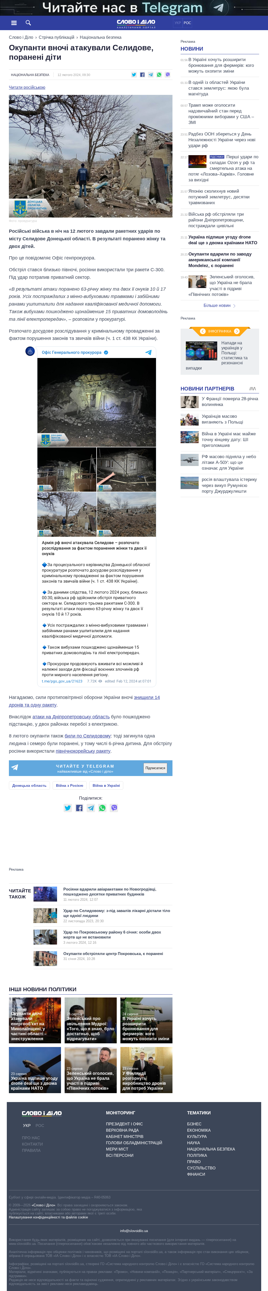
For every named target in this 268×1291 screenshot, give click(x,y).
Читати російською (27, 87)
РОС (187, 23)
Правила (31, 1150)
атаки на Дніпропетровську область (71, 716)
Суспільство (201, 1168)
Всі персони (119, 1155)
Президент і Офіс (124, 1124)
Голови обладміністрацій (134, 1143)
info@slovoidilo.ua (134, 1231)
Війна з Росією (69, 785)
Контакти (32, 1144)
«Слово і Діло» (43, 1205)
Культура (197, 1136)
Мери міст (117, 1149)
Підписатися (155, 768)
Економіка (199, 1130)
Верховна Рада (122, 1130)
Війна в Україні (106, 785)
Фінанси (196, 1174)
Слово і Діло (21, 37)
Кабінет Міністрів (124, 1136)
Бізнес (194, 1124)
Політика (197, 1155)
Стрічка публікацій (56, 37)
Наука (193, 1143)
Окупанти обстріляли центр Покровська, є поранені (113, 956)
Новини (192, 49)
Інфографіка (219, 331)
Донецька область (29, 785)
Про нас (31, 1138)
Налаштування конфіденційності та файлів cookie (48, 1217)
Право (194, 1161)
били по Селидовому (88, 736)
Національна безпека (100, 37)
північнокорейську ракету (83, 751)
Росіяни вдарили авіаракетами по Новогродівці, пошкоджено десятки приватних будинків (109, 894)
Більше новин (217, 305)
